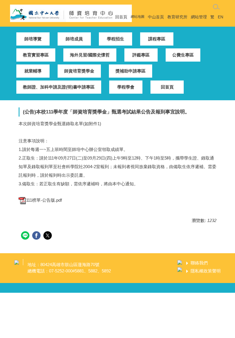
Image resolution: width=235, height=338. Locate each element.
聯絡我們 (199, 262)
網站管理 (199, 17)
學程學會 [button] (125, 86)
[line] (26, 236)
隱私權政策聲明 (206, 270)
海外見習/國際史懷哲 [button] (90, 54)
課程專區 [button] (156, 38)
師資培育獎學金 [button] (79, 70)
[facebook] (37, 236)
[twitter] (48, 236)
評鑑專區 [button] (141, 54)
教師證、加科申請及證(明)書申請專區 (59, 86)
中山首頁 (156, 17)
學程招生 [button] (115, 38)
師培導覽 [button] (33, 38)
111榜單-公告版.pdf (44, 200)
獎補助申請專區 (130, 70)
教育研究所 (177, 17)
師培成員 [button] (74, 38)
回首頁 (121, 17)
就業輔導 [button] (33, 70)
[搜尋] (216, 7)
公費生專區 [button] (183, 54)
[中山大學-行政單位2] (71, 12)
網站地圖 (137, 17)
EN (220, 17)
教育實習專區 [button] (36, 54)
